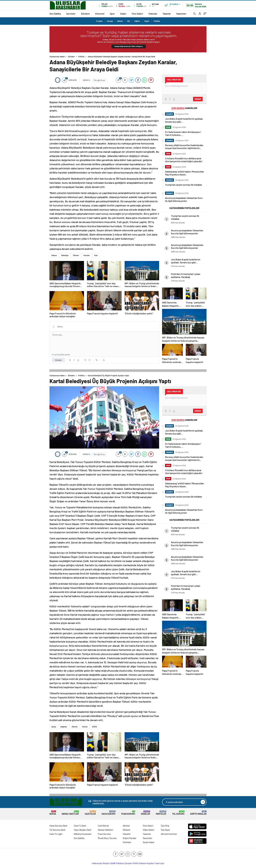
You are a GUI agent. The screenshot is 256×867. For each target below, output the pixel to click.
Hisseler (145, 813)
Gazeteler (181, 13)
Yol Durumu (178, 813)
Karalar (87, 255)
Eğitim (137, 21)
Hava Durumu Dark (58, 825)
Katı (96, 255)
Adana (54, 255)
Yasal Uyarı (159, 863)
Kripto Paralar (198, 813)
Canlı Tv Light (55, 834)
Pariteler (161, 813)
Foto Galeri (137, 13)
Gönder (58, 360)
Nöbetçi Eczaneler (83, 834)
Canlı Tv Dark (80, 825)
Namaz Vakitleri (70, 813)
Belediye (64, 255)
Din (128, 21)
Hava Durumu (108, 813)
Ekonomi (99, 13)
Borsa (52, 813)
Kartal (84, 726)
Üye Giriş (165, 825)
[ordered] (85, 360)
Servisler (71, 13)
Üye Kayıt (165, 829)
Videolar (152, 13)
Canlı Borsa (103, 825)
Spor (112, 13)
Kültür (94, 726)
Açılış (53, 726)
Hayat (146, 21)
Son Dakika (55, 13)
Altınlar (126, 825)
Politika (157, 21)
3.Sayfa (99, 21)
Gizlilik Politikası (117, 863)
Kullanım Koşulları (146, 863)
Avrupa (110, 21)
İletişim (106, 863)
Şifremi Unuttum (169, 834)
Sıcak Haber (149, 842)
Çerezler (128, 863)
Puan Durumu (128, 813)
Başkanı (63, 726)
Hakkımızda (97, 863)
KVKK (135, 863)
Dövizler (127, 829)
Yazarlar (167, 13)
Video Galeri (148, 829)
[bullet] (89, 360)
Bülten (120, 21)
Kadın (123, 13)
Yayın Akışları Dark (82, 829)
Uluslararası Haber (57, 56)
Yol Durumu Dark (57, 829)
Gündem (85, 13)
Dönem (76, 255)
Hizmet (75, 726)
